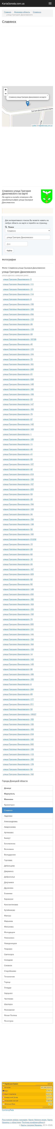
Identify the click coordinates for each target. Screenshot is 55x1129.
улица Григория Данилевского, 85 (18, 694)
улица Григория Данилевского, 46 (18, 449)
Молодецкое (9, 932)
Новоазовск (9, 937)
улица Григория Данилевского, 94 (18, 769)
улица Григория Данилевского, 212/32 (19, 539)
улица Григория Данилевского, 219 (18, 474)
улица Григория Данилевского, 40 (18, 344)
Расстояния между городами (14, 1119)
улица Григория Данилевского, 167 (18, 569)
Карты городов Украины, (31, 1125)
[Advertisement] (27, 56)
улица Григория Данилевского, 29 (18, 549)
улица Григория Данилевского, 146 (18, 384)
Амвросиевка (10, 826)
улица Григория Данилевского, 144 (18, 634)
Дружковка (8, 887)
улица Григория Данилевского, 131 (18, 629)
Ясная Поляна (10, 1015)
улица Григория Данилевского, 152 (18, 614)
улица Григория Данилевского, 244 (18, 689)
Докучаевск (9, 882)
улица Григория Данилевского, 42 (18, 469)
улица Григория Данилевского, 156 (18, 304)
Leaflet (34, 125)
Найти (9, 250)
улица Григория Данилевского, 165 (18, 429)
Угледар (7, 987)
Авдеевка (8, 815)
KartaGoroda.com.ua (13, 3)
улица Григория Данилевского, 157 (18, 484)
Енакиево (8, 893)
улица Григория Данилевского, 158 (18, 749)
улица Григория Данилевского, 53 (18, 494)
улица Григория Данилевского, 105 (18, 509)
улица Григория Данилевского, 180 (18, 389)
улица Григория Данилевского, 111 (18, 284)
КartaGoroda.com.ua (45, 125)
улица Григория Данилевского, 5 (17, 279)
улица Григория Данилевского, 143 (18, 659)
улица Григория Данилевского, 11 (18, 444)
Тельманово (9, 976)
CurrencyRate (8, 1110)
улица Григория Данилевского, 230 (18, 594)
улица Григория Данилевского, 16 (18, 559)
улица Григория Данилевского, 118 (18, 329)
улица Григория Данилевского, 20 (18, 564)
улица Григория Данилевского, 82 (18, 554)
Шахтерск (8, 1004)
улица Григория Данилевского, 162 (18, 774)
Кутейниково (9, 910)
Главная (7, 12)
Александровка (10, 821)
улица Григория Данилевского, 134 (18, 639)
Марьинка (8, 921)
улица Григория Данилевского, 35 (18, 499)
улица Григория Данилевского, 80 (18, 669)
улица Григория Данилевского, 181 (18, 364)
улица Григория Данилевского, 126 (18, 439)
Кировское (8, 898)
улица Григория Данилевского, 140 (18, 739)
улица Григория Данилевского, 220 (18, 624)
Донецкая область (22, 12)
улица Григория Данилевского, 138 (18, 524)
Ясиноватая (9, 1009)
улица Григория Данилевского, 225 (18, 574)
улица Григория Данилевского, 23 (18, 399)
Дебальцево (9, 865)
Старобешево (10, 971)
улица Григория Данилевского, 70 (18, 619)
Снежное (8, 965)
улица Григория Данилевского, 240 (18, 744)
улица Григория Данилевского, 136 (18, 479)
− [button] (6, 93)
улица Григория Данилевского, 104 (18, 354)
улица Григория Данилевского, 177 (18, 699)
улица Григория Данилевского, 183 (18, 409)
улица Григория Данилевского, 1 (17, 434)
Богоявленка (9, 843)
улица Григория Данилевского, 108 (18, 394)
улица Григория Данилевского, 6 (17, 684)
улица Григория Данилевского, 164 (18, 644)
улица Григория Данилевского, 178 (18, 764)
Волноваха (9, 849)
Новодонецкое (10, 943)
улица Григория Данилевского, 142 (18, 424)
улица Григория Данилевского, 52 (18, 529)
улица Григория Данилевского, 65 (18, 459)
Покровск (8, 948)
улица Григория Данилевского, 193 (18, 719)
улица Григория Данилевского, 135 (18, 724)
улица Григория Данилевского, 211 (18, 704)
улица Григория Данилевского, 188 (18, 674)
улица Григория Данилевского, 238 (18, 379)
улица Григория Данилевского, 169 (18, 729)
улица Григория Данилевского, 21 (18, 374)
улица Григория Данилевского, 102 (18, 679)
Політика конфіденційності (33, 1122)
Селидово (8, 959)
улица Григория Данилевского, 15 (18, 544)
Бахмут (7, 838)
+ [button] (6, 89)
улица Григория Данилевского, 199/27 (19, 714)
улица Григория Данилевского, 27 (18, 419)
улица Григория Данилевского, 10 (18, 289)
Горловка (8, 860)
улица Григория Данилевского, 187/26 (19, 339)
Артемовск (8, 832)
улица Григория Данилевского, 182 (18, 599)
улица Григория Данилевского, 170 (18, 349)
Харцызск (8, 993)
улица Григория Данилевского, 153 (18, 609)
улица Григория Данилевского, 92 (18, 584)
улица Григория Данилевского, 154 (18, 519)
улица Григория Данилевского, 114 (18, 294)
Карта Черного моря (37, 1119)
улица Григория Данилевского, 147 (18, 404)
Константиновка (11, 904)
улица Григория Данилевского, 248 (18, 369)
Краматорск (9, 804)
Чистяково (8, 998)
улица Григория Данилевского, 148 (18, 589)
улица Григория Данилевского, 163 (18, 604)
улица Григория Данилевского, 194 (18, 504)
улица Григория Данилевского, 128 (18, 309)
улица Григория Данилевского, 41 (18, 454)
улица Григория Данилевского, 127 (18, 464)
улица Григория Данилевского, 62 (18, 579)
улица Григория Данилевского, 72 (18, 359)
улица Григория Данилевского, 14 (18, 654)
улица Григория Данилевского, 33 (18, 334)
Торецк (7, 982)
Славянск (37, 12)
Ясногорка (8, 1020)
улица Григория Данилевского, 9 (17, 299)
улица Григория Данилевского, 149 (18, 664)
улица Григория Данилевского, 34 (18, 514)
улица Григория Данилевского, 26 (18, 324)
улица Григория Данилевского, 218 (18, 734)
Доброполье (9, 876)
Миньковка (8, 926)
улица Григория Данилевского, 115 (18, 754)
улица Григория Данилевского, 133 (18, 649)
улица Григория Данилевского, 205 (18, 489)
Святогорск (9, 954)
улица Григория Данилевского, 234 (18, 314)
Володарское (10, 854)
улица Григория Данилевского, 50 (18, 709)
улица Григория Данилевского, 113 (18, 319)
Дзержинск (8, 871)
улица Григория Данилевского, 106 (18, 759)
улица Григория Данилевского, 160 (18, 534)
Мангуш (7, 915)
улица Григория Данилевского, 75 (18, 414)
